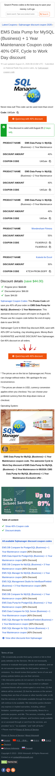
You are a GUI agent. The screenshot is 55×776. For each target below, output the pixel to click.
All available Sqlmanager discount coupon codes (27, 541)
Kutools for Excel (44, 257)
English (7, 740)
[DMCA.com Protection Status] (9, 763)
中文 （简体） (22, 740)
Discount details (13, 530)
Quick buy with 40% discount (29, 119)
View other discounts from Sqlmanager (23, 638)
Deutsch (7, 744)
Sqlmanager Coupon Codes (14, 301)
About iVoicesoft (32, 735)
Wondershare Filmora (42, 228)
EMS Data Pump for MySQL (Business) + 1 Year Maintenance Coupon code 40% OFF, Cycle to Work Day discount (27, 45)
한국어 (36, 740)
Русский (28, 748)
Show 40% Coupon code (17, 526)
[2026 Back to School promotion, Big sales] (27, 513)
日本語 (48, 740)
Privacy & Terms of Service (27, 729)
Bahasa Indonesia (11, 748)
